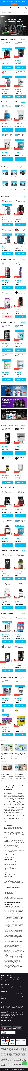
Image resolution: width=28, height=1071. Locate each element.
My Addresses (22, 987)
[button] (23, 8)
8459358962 (18, 1008)
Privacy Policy (18, 978)
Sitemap (3, 998)
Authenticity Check (14, 994)
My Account (4, 987)
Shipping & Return (6, 980)
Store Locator (6, 996)
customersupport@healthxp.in (15, 1006)
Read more (4, 761)
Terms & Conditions (18, 980)
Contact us (4, 978)
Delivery (23, 994)
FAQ (10, 978)
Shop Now (14, 3)
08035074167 (11, 1008)
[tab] (11, 34)
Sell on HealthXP (16, 996)
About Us (3, 994)
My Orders (13, 987)
